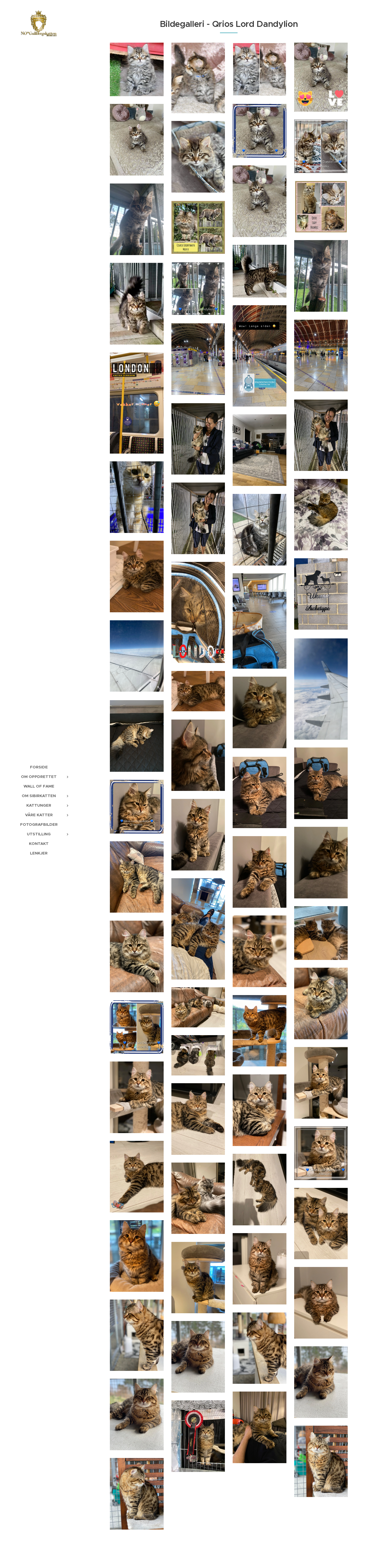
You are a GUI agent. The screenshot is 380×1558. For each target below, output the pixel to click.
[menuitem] (39, 767)
